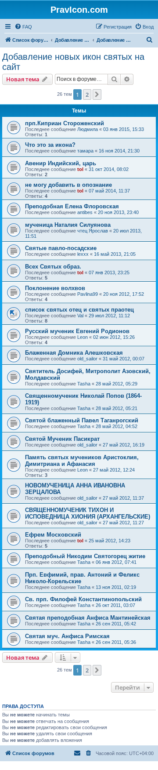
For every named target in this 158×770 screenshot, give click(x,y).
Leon (82, 337)
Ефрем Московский (53, 534)
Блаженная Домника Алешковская (74, 352)
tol (80, 169)
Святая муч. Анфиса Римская (67, 636)
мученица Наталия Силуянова (68, 225)
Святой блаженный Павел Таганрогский (81, 420)
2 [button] (87, 94)
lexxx (83, 254)
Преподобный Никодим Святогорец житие (85, 556)
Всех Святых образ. (53, 266)
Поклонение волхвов (55, 288)
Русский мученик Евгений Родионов (77, 331)
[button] (97, 94)
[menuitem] (23, 27)
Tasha (83, 383)
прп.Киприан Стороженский (64, 123)
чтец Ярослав (92, 230)
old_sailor (87, 358)
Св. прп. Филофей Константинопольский (83, 599)
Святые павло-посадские (61, 248)
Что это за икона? (50, 145)
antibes (85, 212)
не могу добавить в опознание (68, 185)
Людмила (87, 129)
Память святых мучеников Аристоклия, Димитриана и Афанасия (82, 460)
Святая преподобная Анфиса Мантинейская (88, 617)
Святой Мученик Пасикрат (62, 439)
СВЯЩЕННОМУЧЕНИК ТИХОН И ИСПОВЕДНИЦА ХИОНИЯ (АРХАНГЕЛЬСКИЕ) (87, 513)
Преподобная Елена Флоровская (72, 206)
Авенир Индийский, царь (60, 163)
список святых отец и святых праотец (79, 309)
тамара (85, 150)
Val (80, 315)
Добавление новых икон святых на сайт (73, 62)
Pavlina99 (87, 294)
